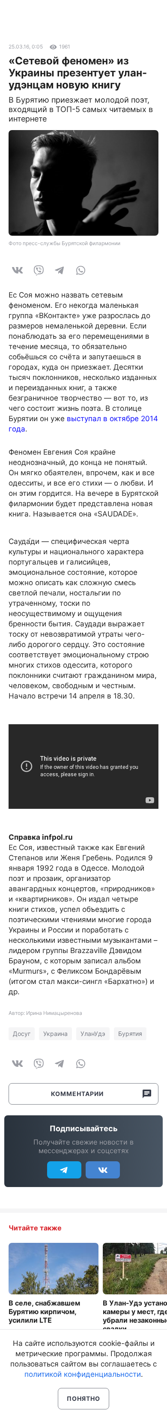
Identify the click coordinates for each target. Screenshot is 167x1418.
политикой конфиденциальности (82, 1374)
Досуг (21, 1033)
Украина (55, 1033)
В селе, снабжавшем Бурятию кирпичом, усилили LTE (44, 1311)
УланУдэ (93, 1033)
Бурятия (130, 1033)
